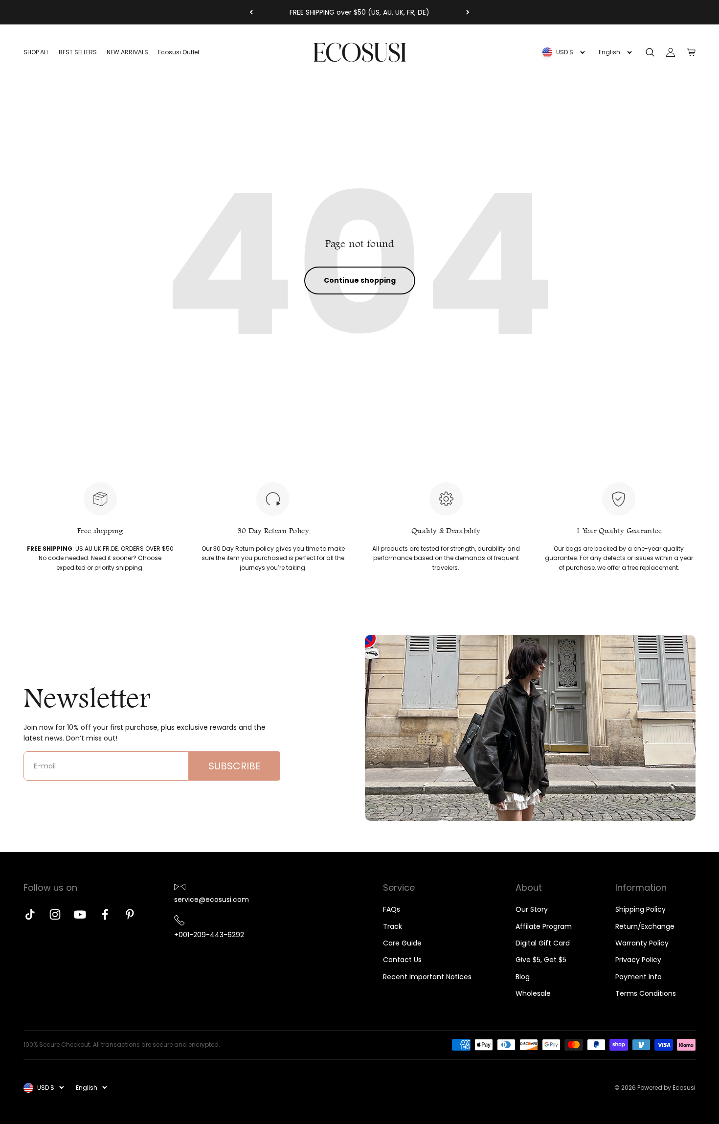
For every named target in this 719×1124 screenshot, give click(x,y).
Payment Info (638, 977)
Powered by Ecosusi (666, 1087)
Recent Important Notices (427, 977)
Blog (523, 977)
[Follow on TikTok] (30, 914)
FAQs (391, 909)
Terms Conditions (645, 993)
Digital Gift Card (543, 943)
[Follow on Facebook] (105, 914)
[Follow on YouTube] (80, 914)
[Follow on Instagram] (55, 914)
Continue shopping (360, 280)
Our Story (532, 909)
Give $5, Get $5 (541, 960)
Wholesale (533, 993)
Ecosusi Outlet (179, 52)
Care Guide (402, 943)
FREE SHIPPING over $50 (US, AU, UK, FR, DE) (359, 12)
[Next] (468, 12)
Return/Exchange (644, 926)
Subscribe (234, 766)
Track (392, 926)
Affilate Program (544, 926)
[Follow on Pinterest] (129, 914)
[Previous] (251, 12)
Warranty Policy (642, 943)
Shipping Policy (640, 909)
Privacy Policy (638, 960)
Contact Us (402, 960)
